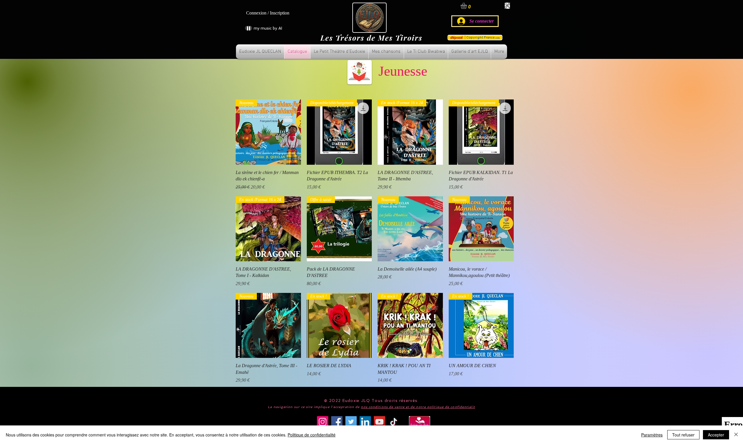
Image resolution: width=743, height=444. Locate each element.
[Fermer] (736, 434)
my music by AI (268, 28)
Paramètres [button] (652, 435)
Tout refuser (683, 435)
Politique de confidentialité (312, 435)
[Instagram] (322, 421)
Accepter (716, 435)
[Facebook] (336, 421)
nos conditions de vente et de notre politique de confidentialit (418, 407)
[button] (467, 6)
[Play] (248, 28)
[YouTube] (379, 421)
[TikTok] (393, 421)
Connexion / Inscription (267, 12)
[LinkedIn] (365, 421)
